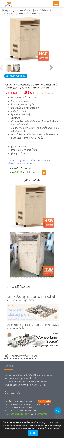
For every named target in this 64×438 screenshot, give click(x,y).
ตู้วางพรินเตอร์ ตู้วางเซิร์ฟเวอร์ (28, 13)
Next (51, 68)
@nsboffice (42, 413)
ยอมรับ (33, 432)
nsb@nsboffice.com (20, 413)
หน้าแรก (27, 10)
